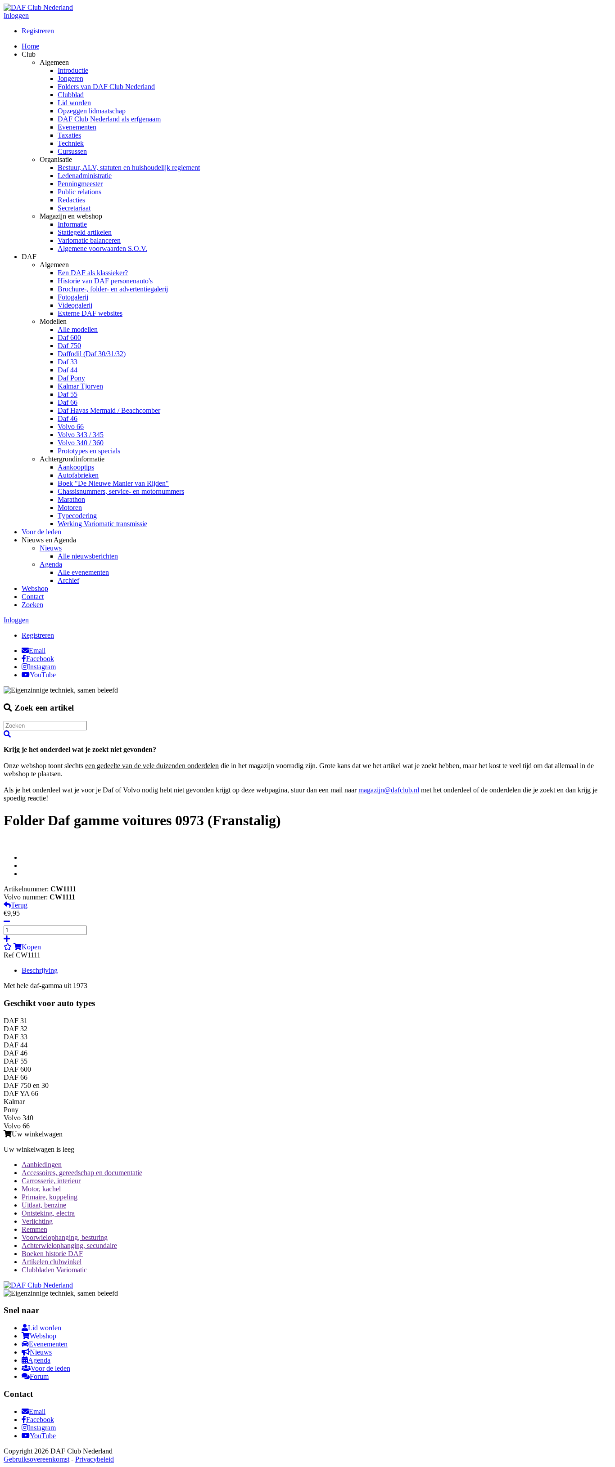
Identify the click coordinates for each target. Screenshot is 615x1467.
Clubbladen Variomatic (54, 1270)
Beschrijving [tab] (40, 970)
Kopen (31, 947)
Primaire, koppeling (49, 1197)
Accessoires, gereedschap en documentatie (82, 1172)
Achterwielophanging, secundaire (69, 1245)
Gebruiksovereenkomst (36, 1459)
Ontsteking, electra (48, 1213)
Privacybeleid (94, 1459)
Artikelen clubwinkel (51, 1262)
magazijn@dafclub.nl (388, 790)
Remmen (34, 1229)
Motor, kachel (41, 1189)
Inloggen (16, 15)
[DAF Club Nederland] (38, 7)
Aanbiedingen (42, 1164)
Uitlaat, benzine (44, 1205)
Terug (19, 905)
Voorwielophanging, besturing (65, 1237)
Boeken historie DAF (52, 1253)
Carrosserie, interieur (51, 1181)
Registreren (38, 31)
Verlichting (37, 1221)
